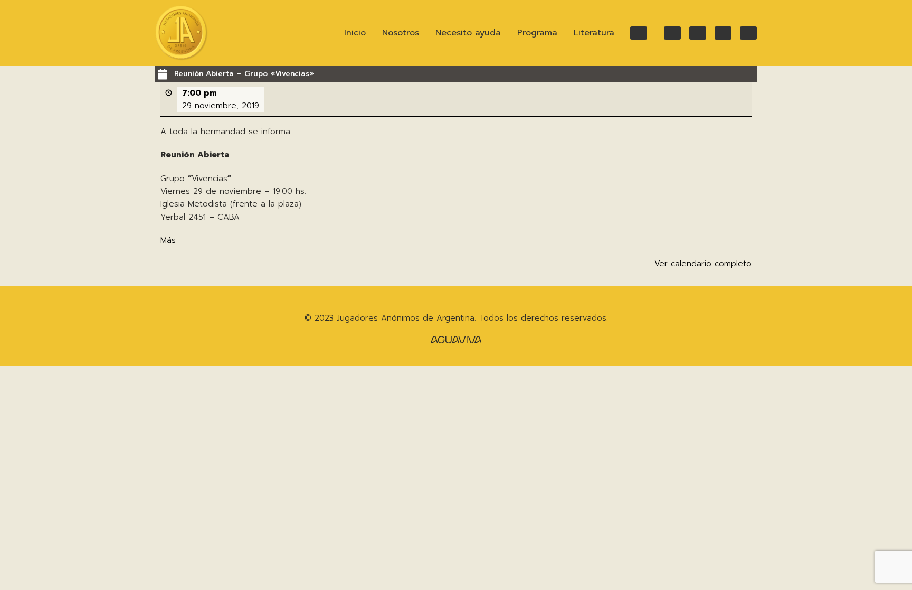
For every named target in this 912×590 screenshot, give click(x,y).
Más (168, 240)
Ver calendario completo (703, 263)
